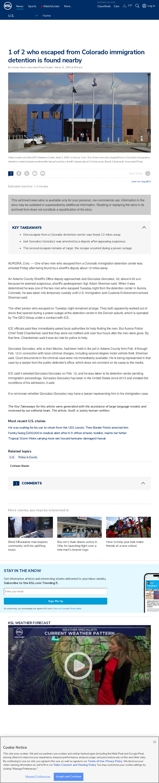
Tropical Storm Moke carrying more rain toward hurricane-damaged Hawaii (56, 438)
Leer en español (141, 181)
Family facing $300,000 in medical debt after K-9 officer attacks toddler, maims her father (67, 433)
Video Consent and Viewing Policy (75, 765)
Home (47, 16)
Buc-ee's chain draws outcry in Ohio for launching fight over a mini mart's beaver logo (77, 546)
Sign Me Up (55, 601)
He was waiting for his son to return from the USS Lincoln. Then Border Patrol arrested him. (68, 428)
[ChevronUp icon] (144, 227)
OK (154, 741)
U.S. (12, 457)
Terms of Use (59, 608)
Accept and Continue (68, 776)
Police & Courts (27, 457)
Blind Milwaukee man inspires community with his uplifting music (28, 546)
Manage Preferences (37, 776)
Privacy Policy (113, 761)
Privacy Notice (75, 608)
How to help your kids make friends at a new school (124, 544)
